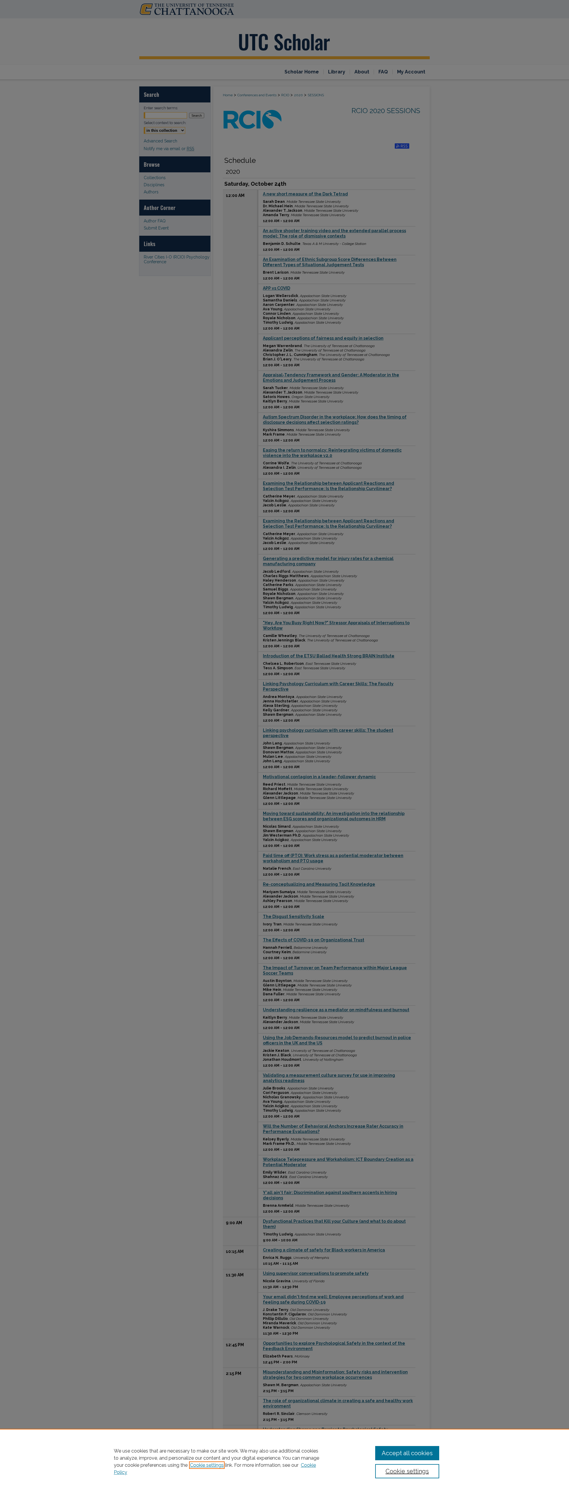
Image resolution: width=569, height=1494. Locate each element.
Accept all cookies (407, 1453)
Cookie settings (207, 1465)
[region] (284, 1461)
